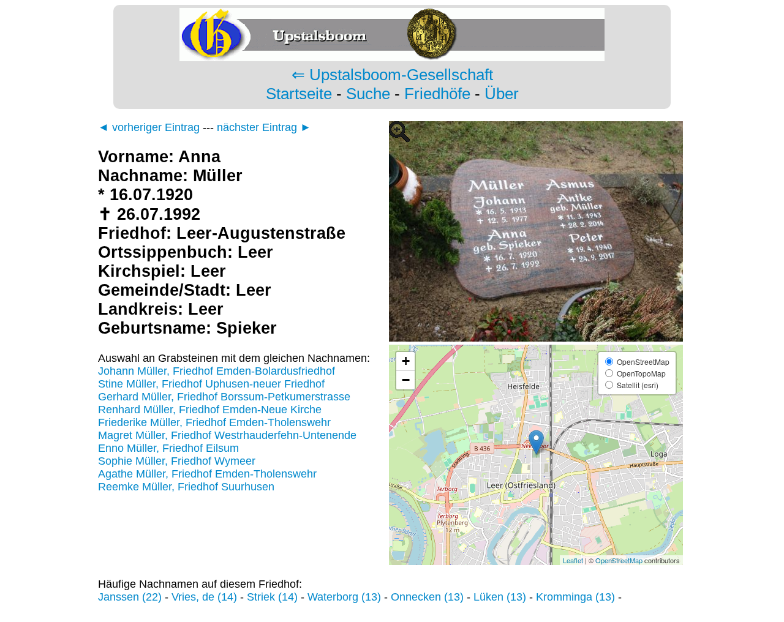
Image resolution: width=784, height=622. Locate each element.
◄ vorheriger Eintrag (149, 127)
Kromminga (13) (575, 597)
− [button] (406, 380)
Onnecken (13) (427, 597)
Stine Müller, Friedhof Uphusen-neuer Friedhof (211, 384)
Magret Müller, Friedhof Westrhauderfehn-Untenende (227, 435)
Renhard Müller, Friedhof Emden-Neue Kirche (210, 409)
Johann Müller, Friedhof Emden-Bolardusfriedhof (216, 371)
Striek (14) (272, 597)
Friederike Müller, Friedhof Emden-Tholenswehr (214, 422)
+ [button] (406, 361)
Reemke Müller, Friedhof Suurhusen (186, 487)
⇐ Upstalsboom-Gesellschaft (392, 75)
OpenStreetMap (619, 560)
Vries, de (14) (204, 597)
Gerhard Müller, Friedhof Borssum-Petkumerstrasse (224, 397)
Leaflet (573, 560)
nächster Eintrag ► (264, 127)
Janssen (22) (130, 597)
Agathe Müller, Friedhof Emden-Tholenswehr (207, 474)
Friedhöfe (437, 93)
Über (501, 93)
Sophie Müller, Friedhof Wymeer (176, 461)
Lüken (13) (499, 597)
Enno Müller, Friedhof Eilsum (168, 448)
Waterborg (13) (344, 597)
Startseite (299, 93)
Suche (368, 93)
